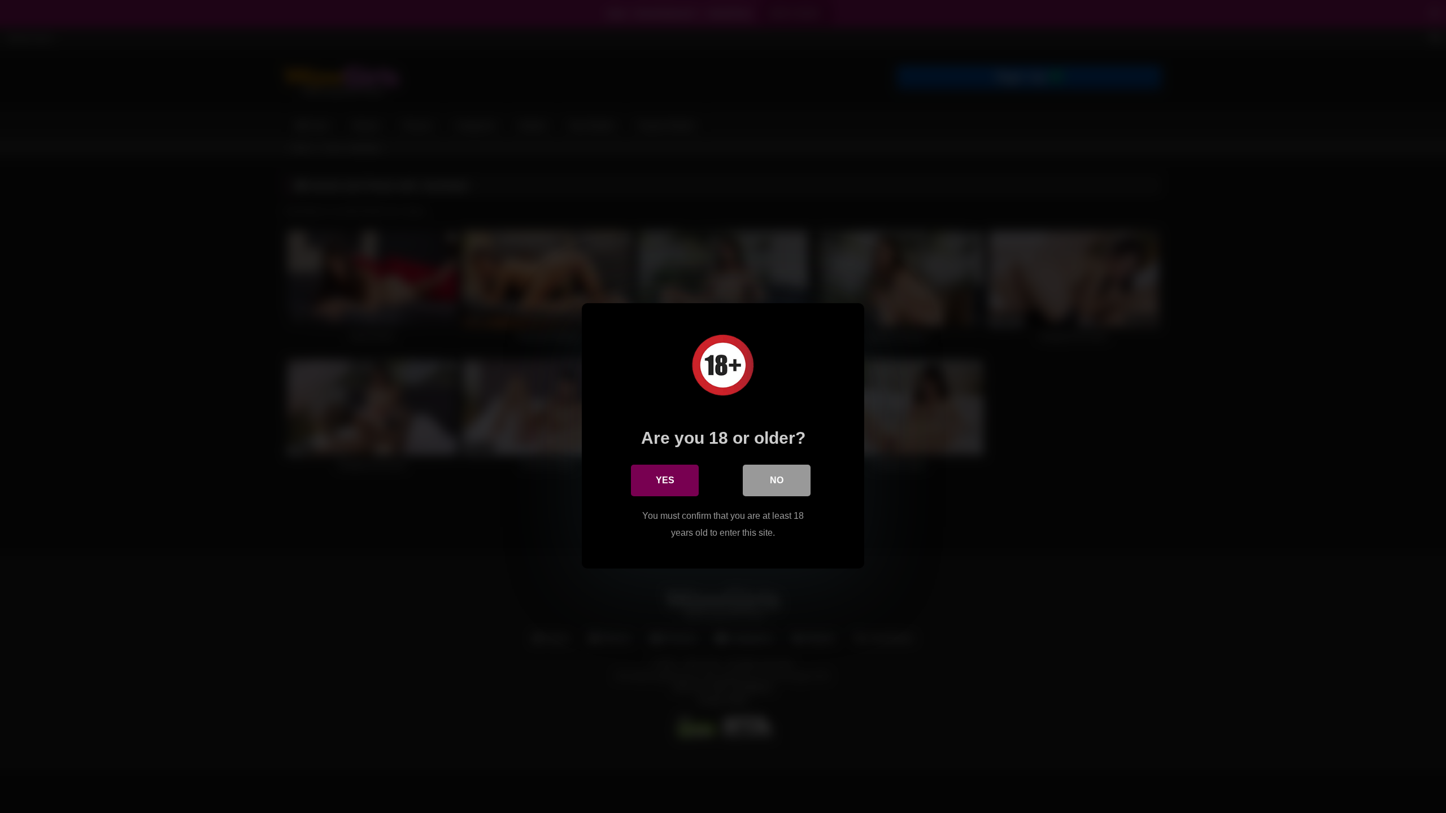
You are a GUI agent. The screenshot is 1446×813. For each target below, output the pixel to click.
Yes (665, 480)
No (776, 480)
